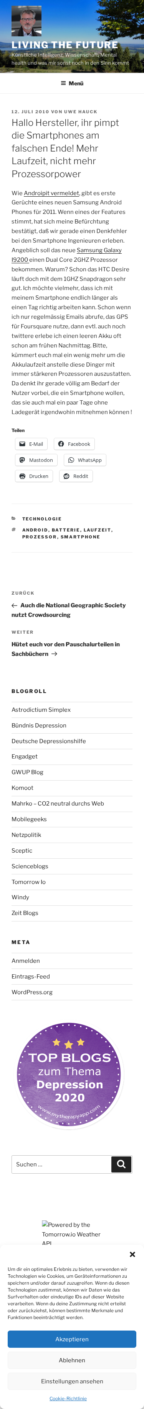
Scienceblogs (30, 866)
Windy (20, 897)
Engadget (25, 756)
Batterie (66, 530)
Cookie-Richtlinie (68, 1398)
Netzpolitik (26, 835)
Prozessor (39, 537)
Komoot (22, 787)
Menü (76, 83)
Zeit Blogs (25, 913)
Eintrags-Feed (31, 976)
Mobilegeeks (29, 819)
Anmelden (26, 960)
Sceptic (22, 850)
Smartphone (81, 537)
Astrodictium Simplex (41, 709)
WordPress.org (32, 992)
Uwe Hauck (81, 111)
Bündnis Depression (39, 725)
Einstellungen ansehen (72, 1381)
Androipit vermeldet (51, 193)
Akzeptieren (72, 1339)
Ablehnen (72, 1360)
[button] (132, 1254)
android (35, 530)
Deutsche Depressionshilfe (49, 741)
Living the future (65, 45)
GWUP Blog (27, 772)
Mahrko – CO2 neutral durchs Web (58, 803)
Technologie (42, 519)
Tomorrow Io (29, 882)
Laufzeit (97, 530)
